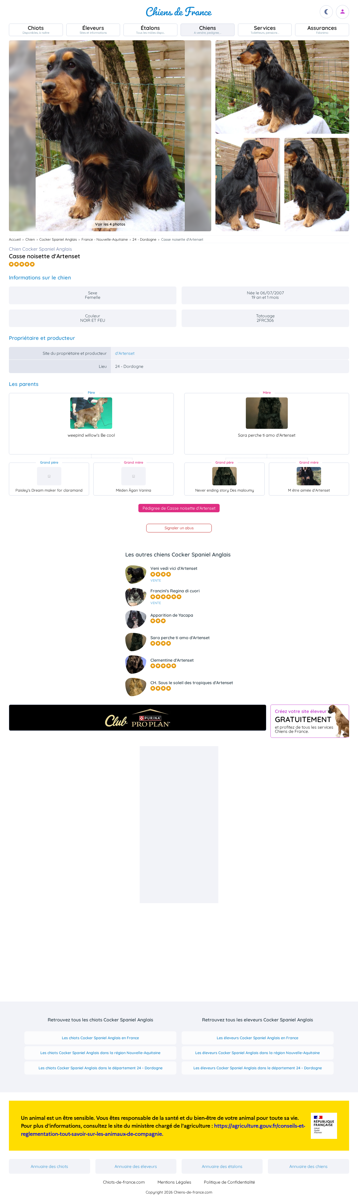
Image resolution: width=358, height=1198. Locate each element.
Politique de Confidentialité (229, 1182)
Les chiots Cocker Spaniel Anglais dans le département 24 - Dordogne (100, 1068)
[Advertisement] (179, 824)
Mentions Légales (174, 1182)
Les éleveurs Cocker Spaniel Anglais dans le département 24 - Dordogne (257, 1068)
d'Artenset (124, 353)
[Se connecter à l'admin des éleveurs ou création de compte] (342, 11)
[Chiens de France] (179, 12)
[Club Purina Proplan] (137, 718)
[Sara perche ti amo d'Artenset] (267, 413)
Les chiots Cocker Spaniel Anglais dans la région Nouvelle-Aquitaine (100, 1052)
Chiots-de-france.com (124, 1182)
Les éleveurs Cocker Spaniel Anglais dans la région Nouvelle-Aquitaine (257, 1052)
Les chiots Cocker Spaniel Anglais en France (100, 1038)
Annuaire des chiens (308, 1166)
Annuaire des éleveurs (136, 1166)
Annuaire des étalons (222, 1166)
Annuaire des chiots (49, 1166)
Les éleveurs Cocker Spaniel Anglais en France (257, 1038)
